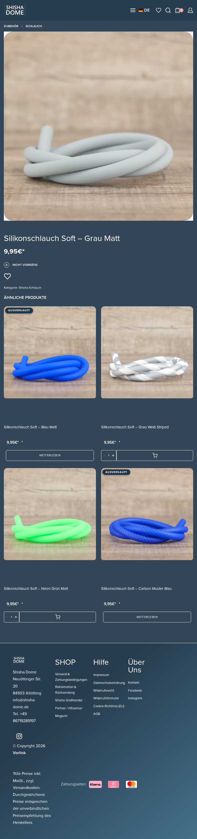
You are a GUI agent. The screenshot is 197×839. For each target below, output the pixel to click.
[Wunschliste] (158, 10)
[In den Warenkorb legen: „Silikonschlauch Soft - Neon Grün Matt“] (57, 617)
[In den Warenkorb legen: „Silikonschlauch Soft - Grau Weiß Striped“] (154, 455)
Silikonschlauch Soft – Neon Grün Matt (36, 588)
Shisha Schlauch (30, 287)
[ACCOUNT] (190, 10)
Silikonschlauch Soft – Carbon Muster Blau (136, 588)
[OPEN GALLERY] (98, 126)
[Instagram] (19, 736)
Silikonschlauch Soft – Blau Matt (30, 427)
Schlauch (34, 26)
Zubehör (11, 26)
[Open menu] (133, 10)
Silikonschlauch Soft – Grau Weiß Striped (135, 427)
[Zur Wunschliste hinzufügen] (7, 276)
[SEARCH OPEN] (168, 10)
